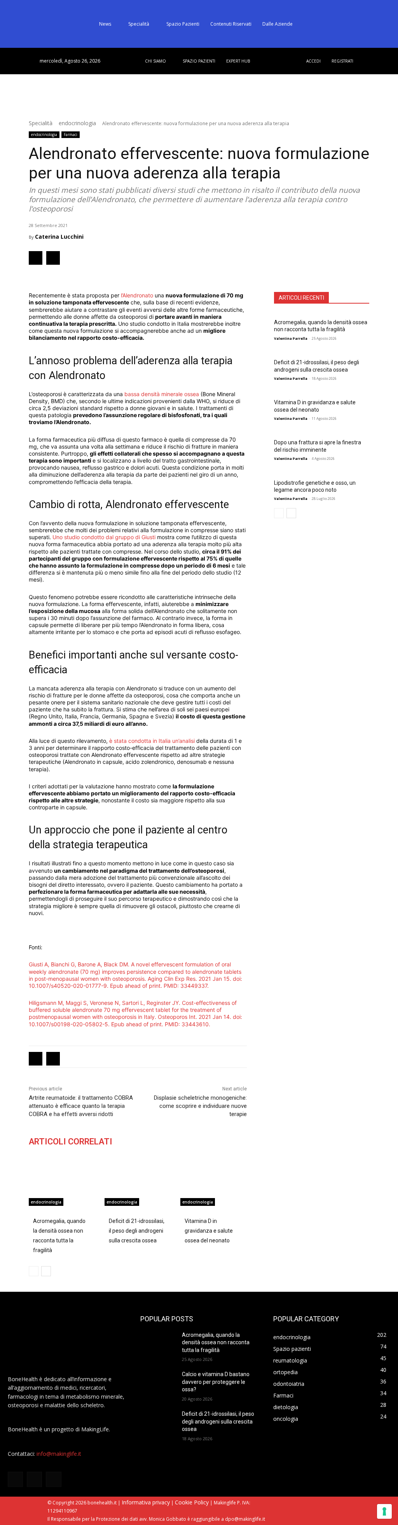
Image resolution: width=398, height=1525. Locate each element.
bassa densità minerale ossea (161, 394)
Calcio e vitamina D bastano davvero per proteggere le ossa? (216, 1381)
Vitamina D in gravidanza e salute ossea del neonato (315, 405)
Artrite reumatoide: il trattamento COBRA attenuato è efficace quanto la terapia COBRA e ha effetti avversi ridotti (81, 1106)
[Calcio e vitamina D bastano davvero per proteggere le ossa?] (157, 1383)
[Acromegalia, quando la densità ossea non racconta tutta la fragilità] (62, 1182)
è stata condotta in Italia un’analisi (152, 740)
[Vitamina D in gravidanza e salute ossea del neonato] (213, 1182)
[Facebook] (35, 258)
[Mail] (53, 1479)
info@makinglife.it (59, 1453)
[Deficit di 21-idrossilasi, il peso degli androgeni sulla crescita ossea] (138, 1182)
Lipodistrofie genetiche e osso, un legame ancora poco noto (315, 486)
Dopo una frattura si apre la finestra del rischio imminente (317, 445)
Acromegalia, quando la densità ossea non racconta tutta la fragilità (320, 325)
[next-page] (291, 513)
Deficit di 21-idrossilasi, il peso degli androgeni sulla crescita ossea (316, 365)
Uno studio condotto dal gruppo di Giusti (103, 537)
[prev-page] (279, 513)
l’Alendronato (137, 295)
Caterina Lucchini (59, 236)
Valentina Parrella (290, 338)
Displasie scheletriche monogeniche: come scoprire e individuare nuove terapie (200, 1106)
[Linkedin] (53, 258)
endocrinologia (77, 123)
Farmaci (70, 134)
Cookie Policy (192, 1502)
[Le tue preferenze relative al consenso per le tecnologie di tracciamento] (384, 1511)
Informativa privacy (146, 1502)
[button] (369, 24)
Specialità (40, 123)
